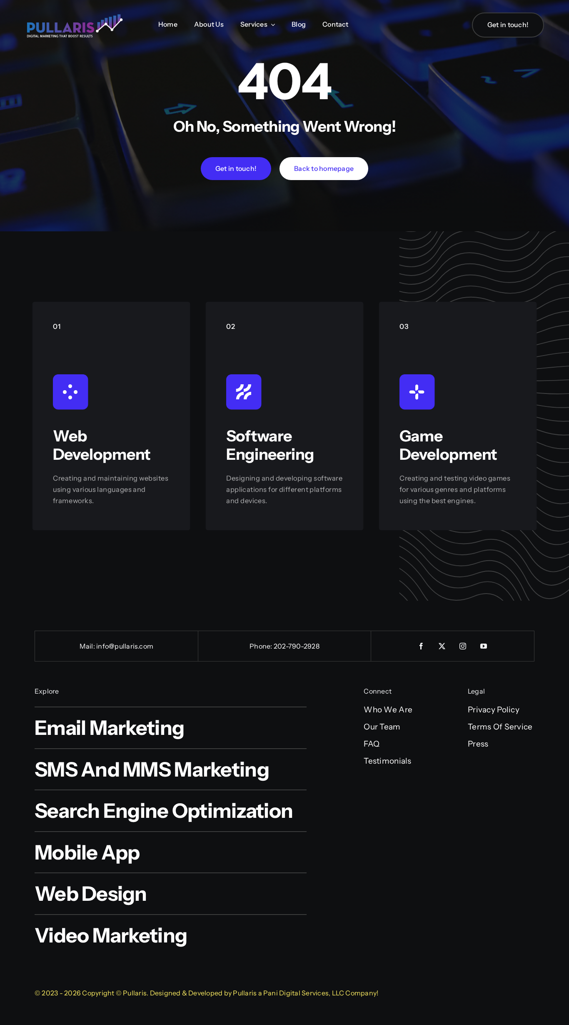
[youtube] (484, 646)
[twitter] (442, 646)
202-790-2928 (296, 646)
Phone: (262, 646)
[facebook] (421, 646)
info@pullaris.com (124, 646)
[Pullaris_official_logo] (75, 13)
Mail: (88, 646)
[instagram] (463, 646)
